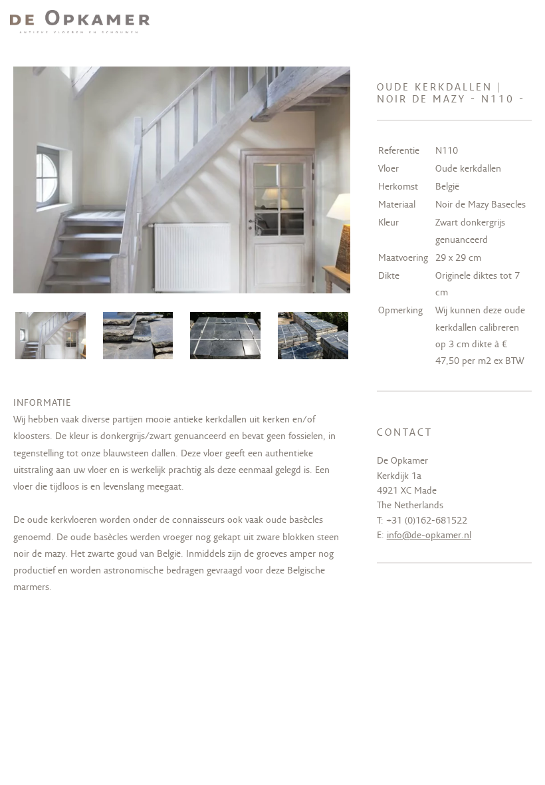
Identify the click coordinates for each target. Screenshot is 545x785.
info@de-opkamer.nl (429, 535)
